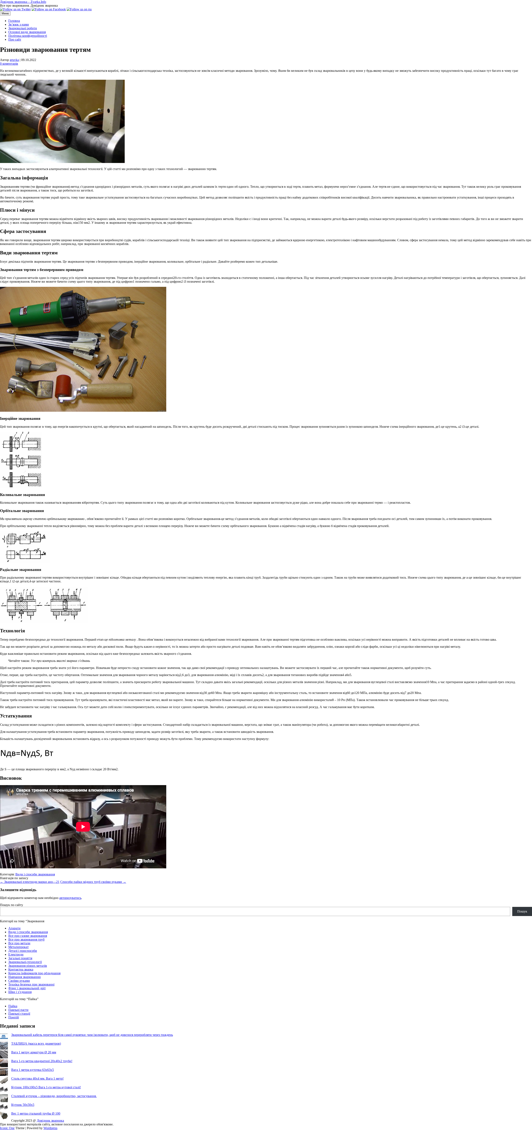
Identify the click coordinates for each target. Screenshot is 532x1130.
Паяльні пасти (18, 1010)
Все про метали (19, 943)
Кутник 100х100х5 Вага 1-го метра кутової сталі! (46, 1087)
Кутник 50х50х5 (22, 1104)
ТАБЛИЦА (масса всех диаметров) (36, 1043)
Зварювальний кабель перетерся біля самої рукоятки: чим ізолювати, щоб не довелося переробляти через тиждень (92, 1035)
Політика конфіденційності (27, 35)
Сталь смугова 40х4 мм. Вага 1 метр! (37, 1078)
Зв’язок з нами (18, 24)
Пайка (12, 1006)
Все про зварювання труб (26, 939)
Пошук (522, 911)
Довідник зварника (50, 1120)
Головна (14, 20)
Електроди (15, 954)
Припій (13, 1017)
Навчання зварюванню (24, 977)
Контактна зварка (20, 969)
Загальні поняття (20, 958)
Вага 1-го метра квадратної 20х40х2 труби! (41, 1061)
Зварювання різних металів (27, 965)
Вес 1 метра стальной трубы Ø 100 (35, 1113)
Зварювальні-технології (25, 962)
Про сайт (14, 39)
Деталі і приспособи (22, 950)
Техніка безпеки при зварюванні (31, 984)
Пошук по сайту (11, 905)
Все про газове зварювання (27, 935)
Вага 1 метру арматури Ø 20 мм (33, 1052)
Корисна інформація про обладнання (34, 973)
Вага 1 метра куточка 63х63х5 (32, 1070)
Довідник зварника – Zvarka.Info (23, 2)
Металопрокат (18, 947)
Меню (5, 13)
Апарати (14, 928)
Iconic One (7, 1128)
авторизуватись (70, 898)
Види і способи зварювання (35, 874)
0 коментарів (9, 63)
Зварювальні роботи (22, 28)
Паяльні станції (19, 1013)
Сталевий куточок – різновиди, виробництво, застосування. (54, 1096)
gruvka (14, 60)
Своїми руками (19, 980)
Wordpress (50, 1128)
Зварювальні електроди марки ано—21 (29, 882)
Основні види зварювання (27, 32)
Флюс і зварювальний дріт (27, 988)
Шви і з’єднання (20, 992)
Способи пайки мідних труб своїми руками (93, 882)
